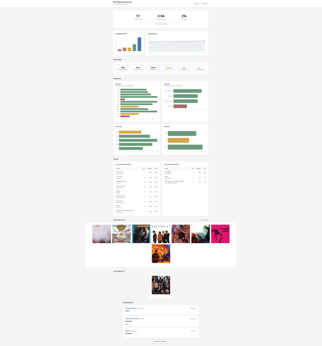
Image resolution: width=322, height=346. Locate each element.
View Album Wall (205, 220)
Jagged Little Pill (120, 196)
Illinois (166, 176)
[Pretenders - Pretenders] (161, 234)
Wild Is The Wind (120, 186)
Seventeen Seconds (121, 181)
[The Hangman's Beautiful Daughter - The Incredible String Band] (161, 285)
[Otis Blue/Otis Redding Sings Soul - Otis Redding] (141, 234)
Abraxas (118, 191)
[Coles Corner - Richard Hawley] (161, 253)
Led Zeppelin (168, 171)
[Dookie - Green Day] (121, 234)
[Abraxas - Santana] (181, 234)
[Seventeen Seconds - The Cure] (101, 234)
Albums (197, 3)
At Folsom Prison (130, 308)
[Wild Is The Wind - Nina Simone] (220, 234)
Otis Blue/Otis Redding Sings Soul (125, 210)
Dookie (118, 205)
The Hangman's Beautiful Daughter (174, 181)
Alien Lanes (119, 201)
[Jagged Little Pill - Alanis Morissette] (200, 234)
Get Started (205, 3)
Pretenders (119, 176)
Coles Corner (119, 171)
